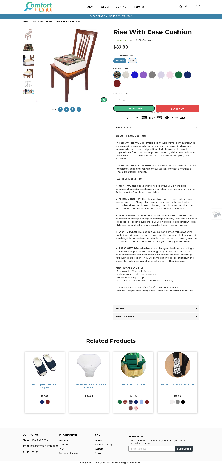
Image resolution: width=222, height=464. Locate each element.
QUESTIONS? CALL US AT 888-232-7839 (111, 16)
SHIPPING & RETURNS (126, 316)
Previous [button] (38, 66)
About (105, 6)
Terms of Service (69, 453)
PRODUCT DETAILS (125, 127)
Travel (98, 453)
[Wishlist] (191, 7)
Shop (90, 6)
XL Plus (132, 61)
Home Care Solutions (42, 22)
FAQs (62, 448)
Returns (139, 6)
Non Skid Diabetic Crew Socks (177, 384)
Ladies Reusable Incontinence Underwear (89, 386)
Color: (121, 68)
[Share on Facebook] (60, 109)
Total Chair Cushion (133, 384)
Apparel (99, 448)
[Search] (180, 7)
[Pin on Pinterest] (72, 109)
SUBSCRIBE (184, 448)
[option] (111, 16)
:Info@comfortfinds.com (44, 445)
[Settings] (186, 7)
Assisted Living (103, 444)
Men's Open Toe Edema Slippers (44, 386)
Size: (123, 55)
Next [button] (106, 66)
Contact (122, 6)
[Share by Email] (79, 109)
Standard (119, 61)
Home (25, 22)
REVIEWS (120, 308)
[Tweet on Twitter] (66, 109)
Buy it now (178, 108)
